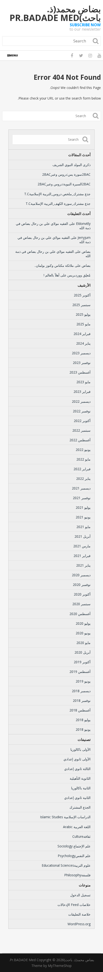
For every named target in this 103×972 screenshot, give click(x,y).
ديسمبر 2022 (81, 401)
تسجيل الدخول (80, 895)
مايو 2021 (83, 526)
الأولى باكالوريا (80, 749)
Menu (13, 55)
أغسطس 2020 (80, 613)
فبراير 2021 (82, 555)
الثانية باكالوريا (81, 788)
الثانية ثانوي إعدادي (77, 797)
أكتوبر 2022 (82, 420)
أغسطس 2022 (80, 440)
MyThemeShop (60, 965)
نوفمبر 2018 (82, 700)
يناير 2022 (83, 478)
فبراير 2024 (82, 333)
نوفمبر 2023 (82, 362)
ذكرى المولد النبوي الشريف (71, 164)
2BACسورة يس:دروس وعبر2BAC (66, 174)
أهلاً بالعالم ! (51, 275)
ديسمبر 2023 (81, 353)
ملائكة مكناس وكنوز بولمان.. (54, 265)
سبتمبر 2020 (81, 604)
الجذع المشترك (80, 807)
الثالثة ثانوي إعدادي (77, 768)
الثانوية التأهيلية (80, 778)
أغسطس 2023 (80, 372)
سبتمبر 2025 (81, 304)
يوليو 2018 (83, 719)
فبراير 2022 (82, 469)
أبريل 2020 (82, 652)
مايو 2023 (83, 382)
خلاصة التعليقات (79, 914)
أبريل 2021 (82, 536)
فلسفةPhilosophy (77, 875)
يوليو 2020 (83, 623)
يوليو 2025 (83, 314)
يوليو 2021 (83, 507)
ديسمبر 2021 (81, 488)
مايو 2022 (83, 459)
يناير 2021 (83, 565)
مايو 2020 (83, 642)
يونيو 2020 (83, 633)
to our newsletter (85, 27)
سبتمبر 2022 (81, 430)
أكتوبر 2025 (82, 295)
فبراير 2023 (82, 391)
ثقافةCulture (81, 836)
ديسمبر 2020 (81, 575)
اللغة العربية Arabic (77, 827)
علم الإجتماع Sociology (74, 846)
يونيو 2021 (83, 517)
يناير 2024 (83, 343)
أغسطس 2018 (80, 710)
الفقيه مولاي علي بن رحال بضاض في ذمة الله (53, 225)
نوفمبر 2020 (82, 584)
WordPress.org (79, 924)
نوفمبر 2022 (82, 411)
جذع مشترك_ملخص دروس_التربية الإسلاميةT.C (57, 194)
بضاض (86, 251)
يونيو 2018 (83, 729)
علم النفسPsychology (74, 855)
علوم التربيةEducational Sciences (66, 865)
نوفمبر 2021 (82, 498)
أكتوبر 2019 (82, 662)
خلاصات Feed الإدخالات (74, 904)
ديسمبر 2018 (81, 691)
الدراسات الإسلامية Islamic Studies (65, 817)
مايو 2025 (83, 324)
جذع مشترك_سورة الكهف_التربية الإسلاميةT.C (58, 203)
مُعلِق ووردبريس (79, 275)
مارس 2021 (82, 546)
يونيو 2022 (83, 449)
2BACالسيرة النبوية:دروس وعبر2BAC (64, 184)
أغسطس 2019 (80, 671)
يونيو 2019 (83, 681)
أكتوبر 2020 (82, 594)
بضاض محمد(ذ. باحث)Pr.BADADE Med (55, 13)
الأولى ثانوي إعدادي (77, 759)
